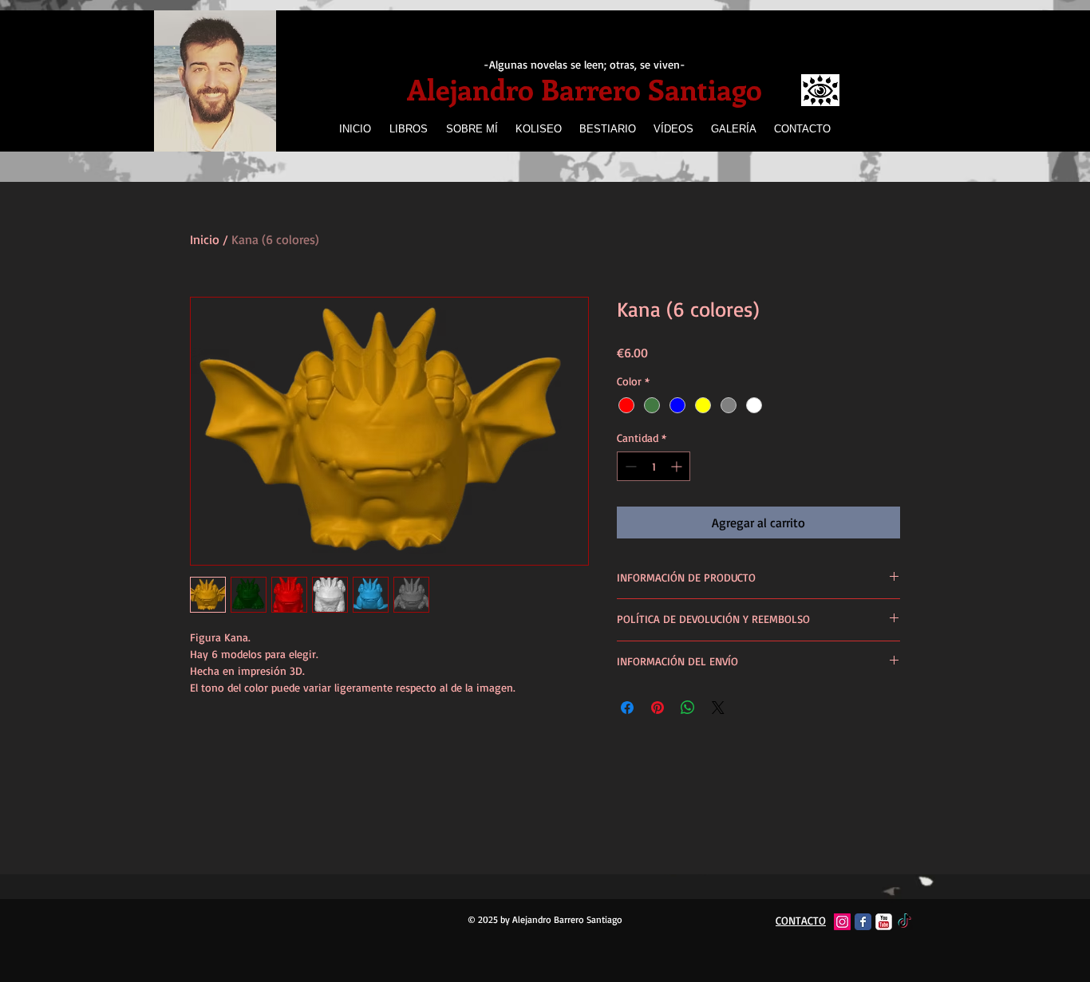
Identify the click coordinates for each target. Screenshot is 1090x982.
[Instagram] (842, 921)
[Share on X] (718, 707)
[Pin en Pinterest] (657, 707)
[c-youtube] (883, 921)
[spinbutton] (653, 466)
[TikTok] (904, 921)
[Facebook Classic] (863, 921)
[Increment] (678, 466)
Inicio (204, 239)
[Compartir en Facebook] (627, 707)
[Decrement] (629, 466)
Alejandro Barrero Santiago (584, 88)
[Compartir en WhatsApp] (687, 707)
